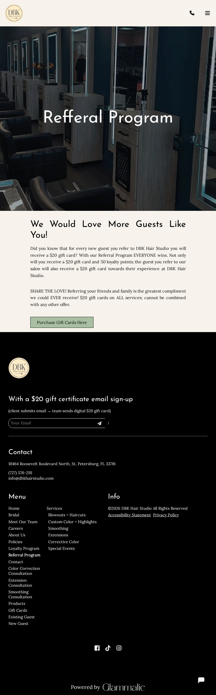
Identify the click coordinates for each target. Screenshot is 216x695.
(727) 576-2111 (20, 472)
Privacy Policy (166, 514)
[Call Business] (196, 13)
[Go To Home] (14, 13)
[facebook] (97, 648)
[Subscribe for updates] (99, 423)
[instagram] (119, 648)
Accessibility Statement (129, 514)
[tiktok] (108, 648)
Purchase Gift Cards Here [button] (62, 322)
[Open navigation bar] (207, 13)
